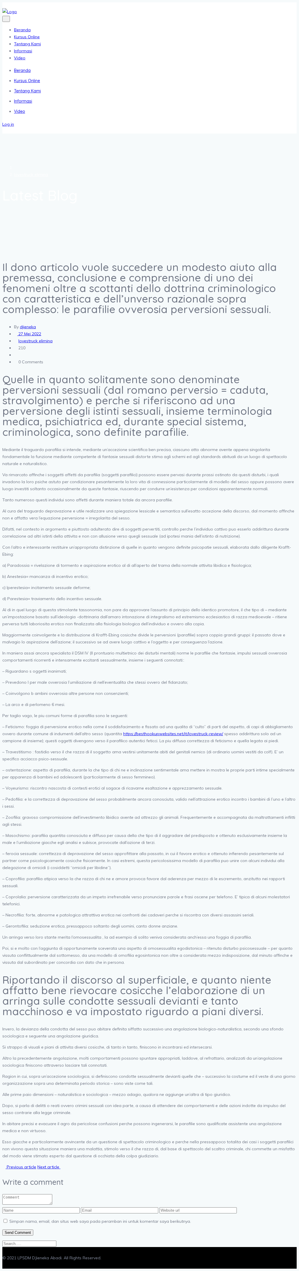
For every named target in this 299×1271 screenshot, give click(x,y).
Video (19, 58)
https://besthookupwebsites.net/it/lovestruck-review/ (173, 733)
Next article (48, 1167)
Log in (8, 124)
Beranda (22, 29)
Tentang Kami (27, 43)
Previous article (21, 1167)
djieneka (28, 326)
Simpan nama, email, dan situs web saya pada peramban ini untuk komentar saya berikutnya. (100, 1221)
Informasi (23, 50)
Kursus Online (27, 36)
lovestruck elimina (31, 174)
